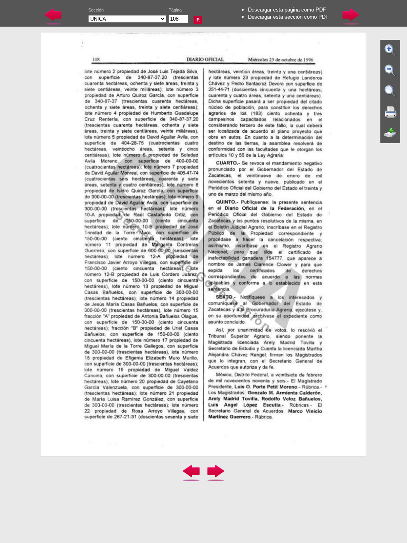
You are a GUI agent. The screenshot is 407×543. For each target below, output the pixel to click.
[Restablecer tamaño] (390, 91)
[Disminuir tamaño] (390, 70)
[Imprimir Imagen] (390, 112)
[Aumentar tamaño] (390, 50)
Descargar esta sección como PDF (288, 17)
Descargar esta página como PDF (287, 10)
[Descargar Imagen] (390, 132)
